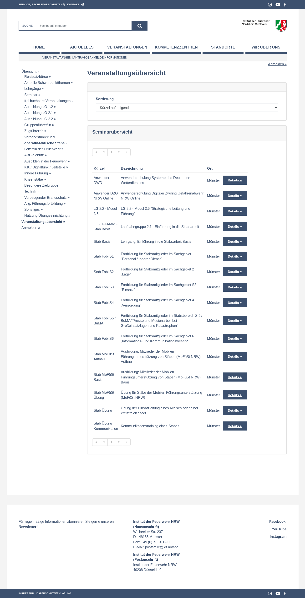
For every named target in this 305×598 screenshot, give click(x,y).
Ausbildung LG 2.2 (38, 119)
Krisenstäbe (33, 179)
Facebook (285, 4)
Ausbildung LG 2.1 (38, 113)
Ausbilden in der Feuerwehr (45, 161)
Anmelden (276, 64)
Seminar (30, 95)
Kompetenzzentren (176, 47)
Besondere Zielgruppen (42, 185)
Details (233, 180)
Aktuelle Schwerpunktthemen (47, 83)
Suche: (28, 25)
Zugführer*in (33, 131)
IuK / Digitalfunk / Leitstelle (44, 167)
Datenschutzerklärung (53, 593)
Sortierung (105, 99)
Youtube (277, 4)
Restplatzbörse (36, 77)
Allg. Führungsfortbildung (43, 203)
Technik (30, 191)
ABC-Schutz (34, 155)
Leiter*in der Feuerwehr (42, 149)
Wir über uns (266, 47)
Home (39, 47)
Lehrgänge (32, 88)
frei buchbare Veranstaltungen (47, 101)
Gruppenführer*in (37, 125)
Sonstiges (32, 209)
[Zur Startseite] (264, 25)
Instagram (270, 4)
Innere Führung (36, 173)
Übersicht (28, 71)
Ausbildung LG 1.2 (38, 107)
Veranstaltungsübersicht (41, 222)
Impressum (26, 593)
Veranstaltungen (127, 47)
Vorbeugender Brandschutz (45, 197)
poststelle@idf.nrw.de (161, 547)
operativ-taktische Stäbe (44, 143)
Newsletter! (28, 527)
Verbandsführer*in (38, 137)
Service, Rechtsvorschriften (41, 4)
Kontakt (73, 4)
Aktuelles (82, 47)
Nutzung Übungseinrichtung (45, 215)
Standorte (223, 47)
